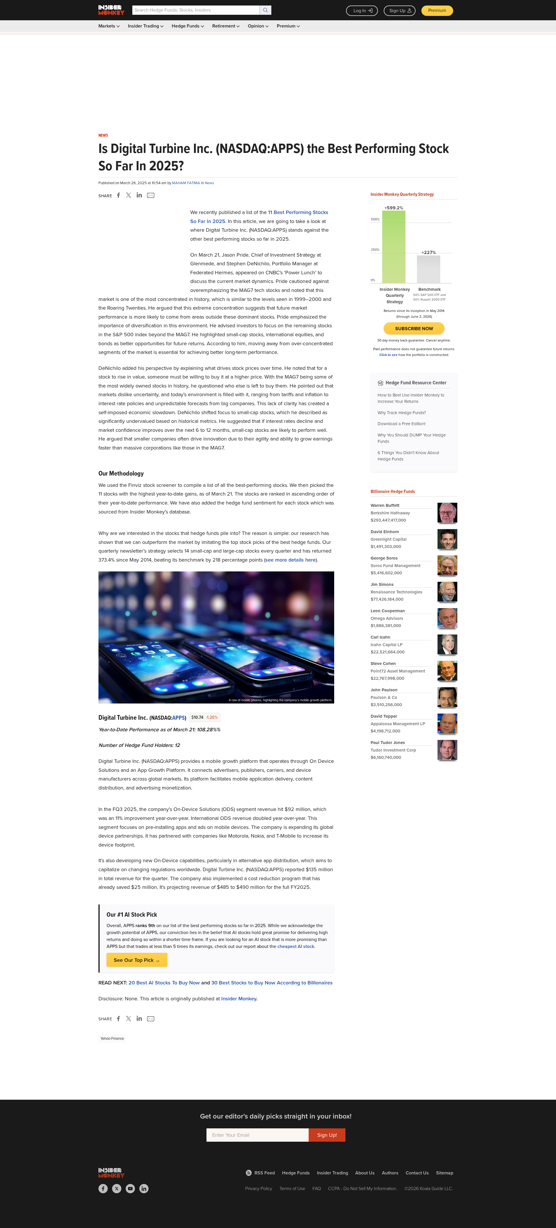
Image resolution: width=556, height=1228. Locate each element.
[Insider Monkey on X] (119, 1188)
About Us (365, 1172)
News (103, 135)
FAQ (316, 1188)
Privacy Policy (258, 1188)
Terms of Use (292, 1188)
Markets (107, 26)
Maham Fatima (186, 183)
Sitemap (444, 1172)
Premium (437, 10)
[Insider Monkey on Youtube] (132, 1188)
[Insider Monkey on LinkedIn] (146, 1188)
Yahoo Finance (112, 1038)
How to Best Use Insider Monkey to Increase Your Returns (411, 398)
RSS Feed (265, 1172)
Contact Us (417, 1172)
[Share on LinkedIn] (139, 195)
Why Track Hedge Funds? (402, 413)
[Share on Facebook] (119, 195)
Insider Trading (144, 26)
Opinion (256, 26)
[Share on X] (129, 195)
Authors (390, 1172)
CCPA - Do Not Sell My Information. (362, 1188)
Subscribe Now (414, 328)
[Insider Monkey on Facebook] (105, 1188)
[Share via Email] (150, 195)
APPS (178, 717)
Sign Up (397, 10)
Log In (360, 10)
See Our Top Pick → (137, 960)
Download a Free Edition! (401, 424)
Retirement (224, 26)
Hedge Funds (186, 26)
